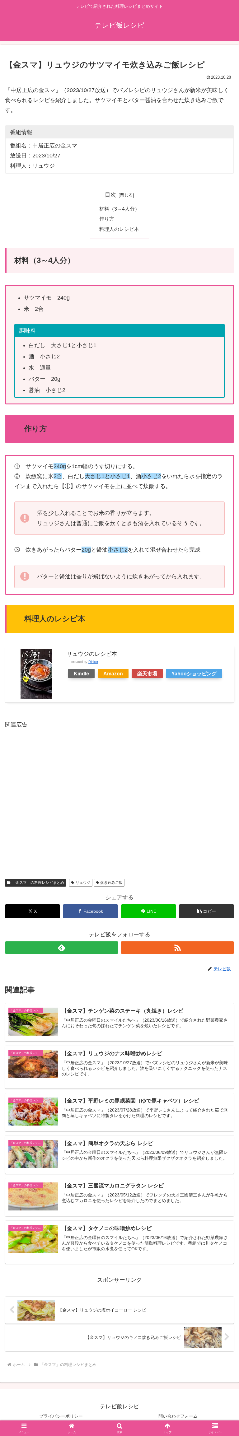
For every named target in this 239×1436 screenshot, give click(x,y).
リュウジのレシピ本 (92, 654)
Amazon (113, 673)
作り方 (106, 218)
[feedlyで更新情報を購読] (61, 947)
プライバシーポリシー (61, 1416)
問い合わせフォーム (178, 1416)
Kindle (81, 673)
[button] (206, 911)
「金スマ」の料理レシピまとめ (38, 882)
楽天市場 (147, 673)
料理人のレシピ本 (119, 229)
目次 (110, 195)
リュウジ (83, 882)
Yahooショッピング (194, 673)
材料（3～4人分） (119, 209)
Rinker (93, 662)
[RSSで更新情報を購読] (177, 947)
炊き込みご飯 (111, 882)
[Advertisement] (119, 798)
